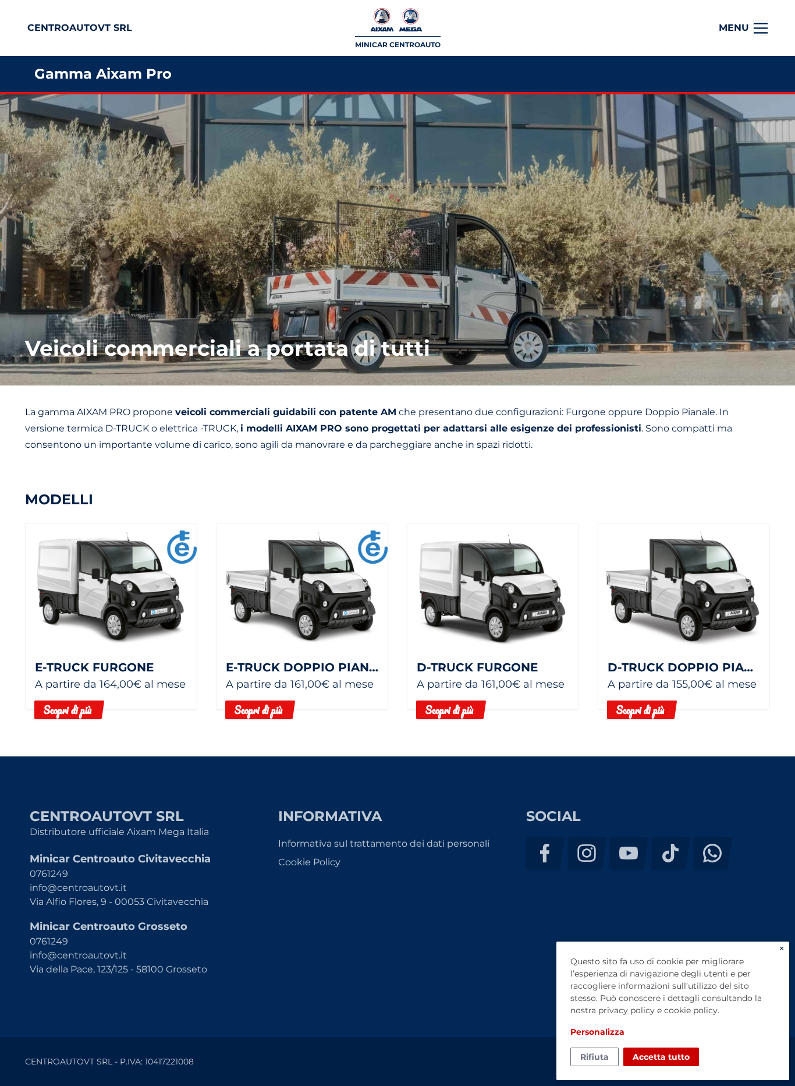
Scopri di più (67, 710)
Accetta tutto (661, 1057)
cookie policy (691, 1010)
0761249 (49, 873)
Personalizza (597, 1032)
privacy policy (626, 1010)
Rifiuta (594, 1057)
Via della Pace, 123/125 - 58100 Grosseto (118, 969)
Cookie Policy (309, 862)
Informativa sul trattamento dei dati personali (383, 843)
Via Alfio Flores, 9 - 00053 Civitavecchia (119, 901)
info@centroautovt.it (78, 887)
